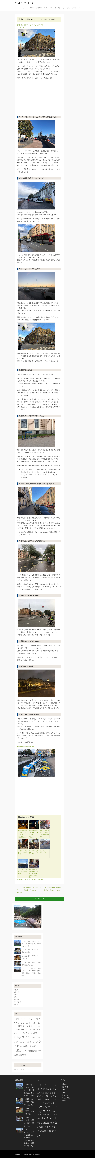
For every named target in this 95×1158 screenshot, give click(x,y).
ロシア (31, 25)
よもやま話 (66, 8)
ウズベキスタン (48, 1089)
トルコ (24, 1033)
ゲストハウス (31, 1029)
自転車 (32, 8)
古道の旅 (27, 1046)
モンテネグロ (22, 1042)
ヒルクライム (22, 1037)
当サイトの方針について (22, 1069)
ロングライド (48, 1118)
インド (32, 1018)
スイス (38, 1029)
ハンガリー (33, 1033)
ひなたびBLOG (24, 1154)
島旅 (45, 8)
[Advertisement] (39, 96)
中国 (21, 1046)
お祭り (17, 1019)
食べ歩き (57, 8)
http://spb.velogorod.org (25, 746)
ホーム (25, 8)
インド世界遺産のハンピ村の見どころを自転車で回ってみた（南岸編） (27, 890)
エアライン (29, 1023)
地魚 (34, 1046)
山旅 (51, 8)
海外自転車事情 (38, 25)
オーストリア (28, 1026)
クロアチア (21, 1029)
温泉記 (74, 8)
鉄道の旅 (21, 1054)
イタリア (23, 1019)
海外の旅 (39, 8)
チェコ (17, 1033)
